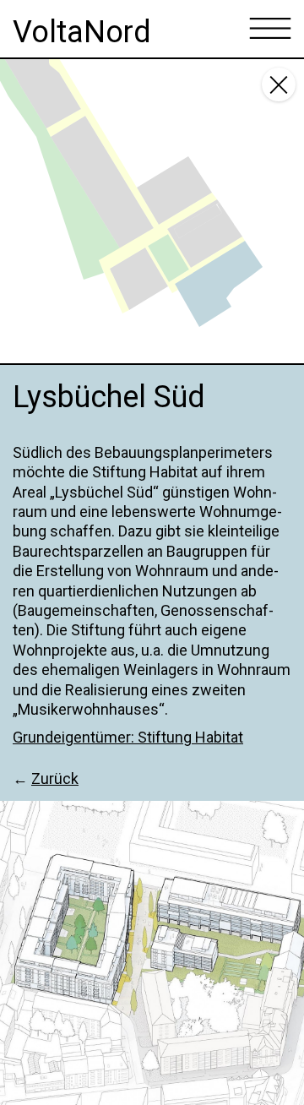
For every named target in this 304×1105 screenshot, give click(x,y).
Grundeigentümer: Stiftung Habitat (128, 737)
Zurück (55, 778)
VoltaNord (82, 32)
